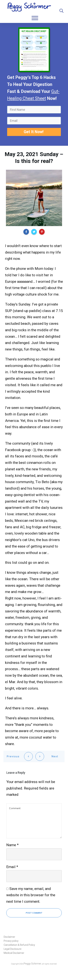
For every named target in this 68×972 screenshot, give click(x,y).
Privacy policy (11, 940)
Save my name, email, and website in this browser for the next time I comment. (30, 895)
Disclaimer (9, 936)
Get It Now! (34, 131)
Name (12, 845)
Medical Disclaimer (14, 953)
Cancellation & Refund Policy (19, 944)
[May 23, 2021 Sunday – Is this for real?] (34, 198)
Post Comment (34, 913)
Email (12, 867)
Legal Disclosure (12, 949)
